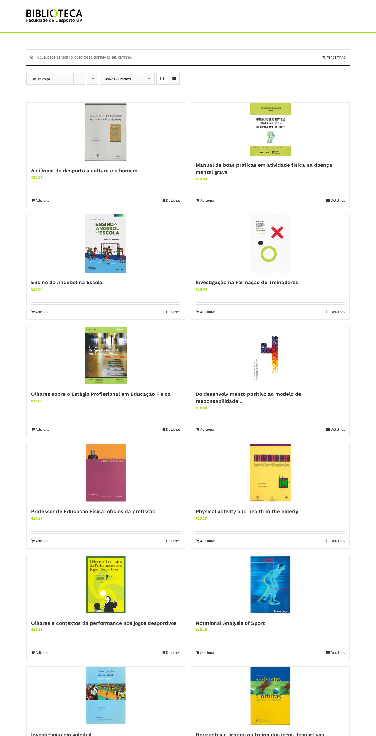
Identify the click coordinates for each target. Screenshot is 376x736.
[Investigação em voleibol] (106, 696)
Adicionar (43, 200)
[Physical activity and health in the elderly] (270, 472)
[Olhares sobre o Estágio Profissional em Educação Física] (106, 355)
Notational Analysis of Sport (230, 623)
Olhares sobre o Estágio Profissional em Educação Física (101, 394)
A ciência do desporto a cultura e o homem (84, 170)
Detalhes (173, 200)
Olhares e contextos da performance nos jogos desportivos (104, 623)
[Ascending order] (92, 79)
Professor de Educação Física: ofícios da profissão (93, 511)
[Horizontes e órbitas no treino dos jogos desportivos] (270, 696)
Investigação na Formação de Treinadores (247, 282)
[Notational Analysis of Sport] (270, 584)
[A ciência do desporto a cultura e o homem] (106, 132)
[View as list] (173, 78)
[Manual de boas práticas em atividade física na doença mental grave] (270, 129)
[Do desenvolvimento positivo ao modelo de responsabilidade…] (270, 355)
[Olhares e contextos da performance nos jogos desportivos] (106, 584)
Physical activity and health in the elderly (247, 511)
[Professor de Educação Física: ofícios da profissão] (106, 472)
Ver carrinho (336, 57)
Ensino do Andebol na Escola (67, 282)
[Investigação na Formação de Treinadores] (270, 243)
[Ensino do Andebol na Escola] (106, 243)
